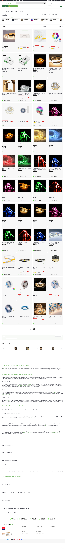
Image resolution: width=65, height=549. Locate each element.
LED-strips (24, 529)
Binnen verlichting (57, 408)
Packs (30, 6)
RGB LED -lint (47, 425)
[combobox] (31, 3)
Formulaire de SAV (52, 528)
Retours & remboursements (40, 533)
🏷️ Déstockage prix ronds (13, 6)
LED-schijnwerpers (25, 528)
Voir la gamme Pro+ (58, 336)
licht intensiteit (25, 463)
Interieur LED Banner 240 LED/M (55, 432)
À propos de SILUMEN (39, 526)
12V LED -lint (29, 384)
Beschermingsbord (4, 512)
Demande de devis (52, 529)
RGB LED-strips (50, 13)
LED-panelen (24, 526)
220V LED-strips (59, 13)
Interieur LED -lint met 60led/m (27, 432)
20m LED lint (32, 417)
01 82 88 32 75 (52, 518)
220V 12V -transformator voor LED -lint (23, 385)
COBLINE (7, 338)
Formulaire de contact (53, 526)
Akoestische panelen (35, 6)
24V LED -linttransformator (6, 394)
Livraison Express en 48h (20, 0)
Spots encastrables (25, 533)
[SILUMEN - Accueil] (10, 524)
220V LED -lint (8, 400)
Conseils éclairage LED (39, 529)
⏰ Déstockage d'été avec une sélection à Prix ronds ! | (9, 0)
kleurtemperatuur (34, 423)
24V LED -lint (54, 392)
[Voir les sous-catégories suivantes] (62, 20)
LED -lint (4, 368)
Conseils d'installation (39, 528)
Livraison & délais (38, 531)
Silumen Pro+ (26, 6)
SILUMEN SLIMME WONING (13, 338)
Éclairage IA (20, 6)
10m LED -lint (27, 417)
